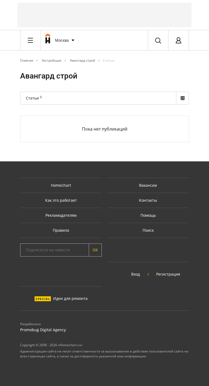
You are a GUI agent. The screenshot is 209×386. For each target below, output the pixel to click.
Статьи (108, 60)
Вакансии (148, 185)
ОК (95, 249)
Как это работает (61, 200)
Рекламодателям (60, 215)
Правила (61, 230)
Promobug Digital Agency (43, 329)
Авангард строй (82, 60)
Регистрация (168, 274)
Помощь (148, 215)
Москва (62, 40)
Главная (26, 60)
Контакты (148, 200)
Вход (135, 274)
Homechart (61, 185)
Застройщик (51, 60)
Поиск (148, 230)
